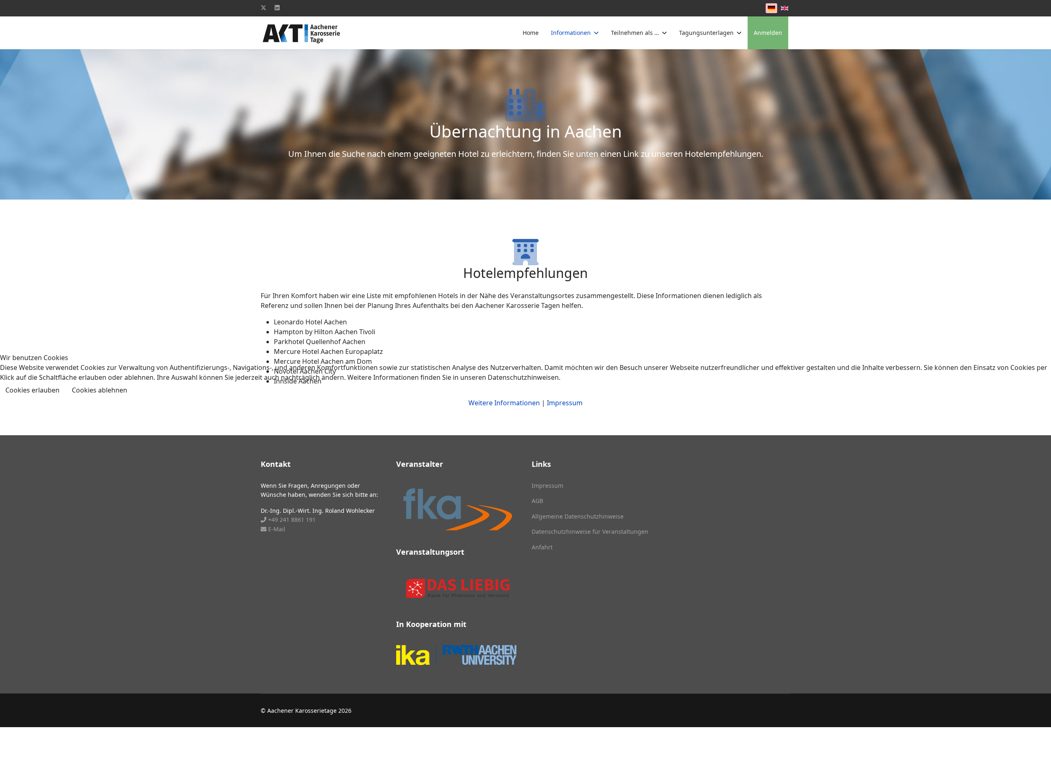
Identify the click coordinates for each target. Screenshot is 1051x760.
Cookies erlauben (32, 390)
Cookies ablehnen (99, 390)
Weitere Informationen (504, 402)
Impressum (565, 402)
